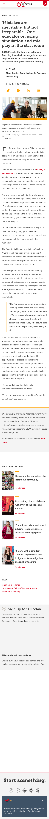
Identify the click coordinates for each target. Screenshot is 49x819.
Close (43, 802)
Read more (20, 487)
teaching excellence (11, 584)
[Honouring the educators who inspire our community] (8, 480)
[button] (9, 90)
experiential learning (11, 591)
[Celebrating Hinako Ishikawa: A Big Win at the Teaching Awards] (8, 505)
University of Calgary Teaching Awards (19, 588)
